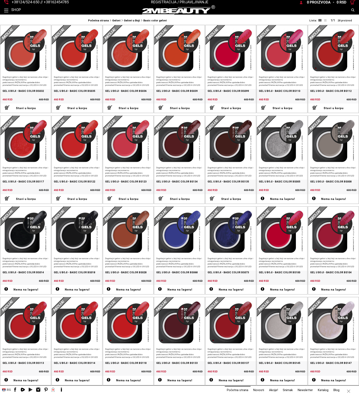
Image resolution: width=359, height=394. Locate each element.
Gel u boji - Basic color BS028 (125, 272)
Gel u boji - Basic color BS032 (23, 91)
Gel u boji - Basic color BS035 (74, 91)
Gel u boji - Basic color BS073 (228, 272)
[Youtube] (22, 390)
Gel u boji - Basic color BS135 (228, 181)
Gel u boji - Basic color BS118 (125, 363)
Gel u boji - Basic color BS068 (177, 272)
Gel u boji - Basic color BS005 (279, 181)
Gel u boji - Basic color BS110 (279, 91)
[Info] (61, 390)
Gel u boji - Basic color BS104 (331, 272)
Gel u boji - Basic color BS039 (177, 91)
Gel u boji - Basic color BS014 (23, 272)
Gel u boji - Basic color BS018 (74, 272)
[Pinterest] (45, 390)
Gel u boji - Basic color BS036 (125, 91)
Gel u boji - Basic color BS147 (331, 363)
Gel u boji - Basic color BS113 (23, 363)
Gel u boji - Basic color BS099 (228, 91)
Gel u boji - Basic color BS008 (331, 181)
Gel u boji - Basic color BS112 (331, 91)
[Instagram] (38, 390)
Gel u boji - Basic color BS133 (177, 363)
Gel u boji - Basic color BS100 (279, 272)
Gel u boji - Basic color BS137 (228, 363)
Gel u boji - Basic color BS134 (177, 181)
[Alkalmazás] (30, 390)
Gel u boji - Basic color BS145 (279, 363)
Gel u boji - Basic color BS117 (23, 181)
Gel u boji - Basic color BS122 (74, 181)
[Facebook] (15, 390)
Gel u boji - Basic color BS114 (74, 363)
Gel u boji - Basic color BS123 (125, 181)
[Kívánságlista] (53, 390)
